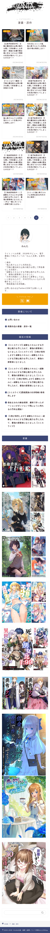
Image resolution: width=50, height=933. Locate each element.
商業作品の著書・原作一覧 (20, 326)
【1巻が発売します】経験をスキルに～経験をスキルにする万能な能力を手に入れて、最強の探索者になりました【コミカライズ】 (26, 421)
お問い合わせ (14, 320)
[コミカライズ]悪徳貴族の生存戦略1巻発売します (26, 394)
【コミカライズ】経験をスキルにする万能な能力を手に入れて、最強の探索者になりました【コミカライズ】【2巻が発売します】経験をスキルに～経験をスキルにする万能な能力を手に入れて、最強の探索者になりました (26, 353)
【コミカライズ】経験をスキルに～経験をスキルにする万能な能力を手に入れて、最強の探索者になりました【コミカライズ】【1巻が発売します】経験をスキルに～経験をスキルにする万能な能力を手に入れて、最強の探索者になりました (26, 377)
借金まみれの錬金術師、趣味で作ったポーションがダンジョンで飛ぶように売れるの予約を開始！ (26, 406)
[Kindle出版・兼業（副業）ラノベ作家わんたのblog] (25, 12)
